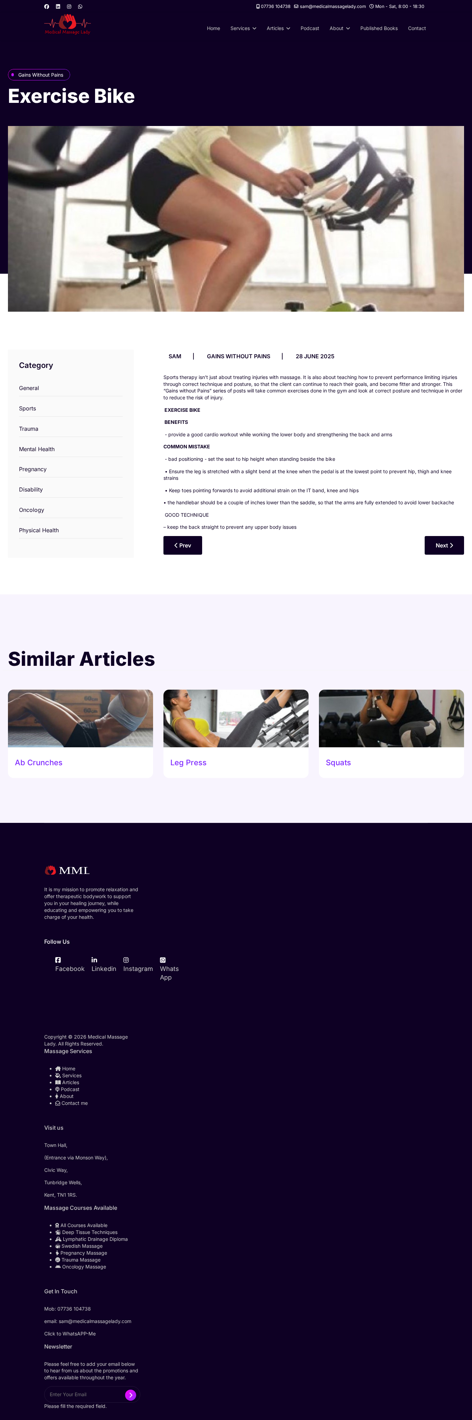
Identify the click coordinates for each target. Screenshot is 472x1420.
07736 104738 (276, 6)
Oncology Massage (83, 1267)
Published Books (379, 28)
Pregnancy (33, 469)
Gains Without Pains (40, 75)
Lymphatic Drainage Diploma (95, 1239)
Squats (338, 762)
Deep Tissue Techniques (89, 1232)
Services (240, 28)
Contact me (74, 1103)
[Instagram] (69, 6)
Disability (31, 489)
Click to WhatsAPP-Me (70, 1333)
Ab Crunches (39, 762)
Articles (275, 28)
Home (213, 28)
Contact (417, 28)
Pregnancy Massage (83, 1253)
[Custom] (80, 6)
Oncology (31, 509)
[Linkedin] (58, 6)
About (336, 28)
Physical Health (39, 530)
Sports (27, 408)
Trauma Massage (80, 1260)
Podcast (310, 28)
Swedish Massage (81, 1246)
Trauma (28, 428)
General (29, 388)
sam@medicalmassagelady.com (333, 6)
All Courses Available (83, 1225)
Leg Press (188, 762)
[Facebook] (46, 6)
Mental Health (37, 449)
